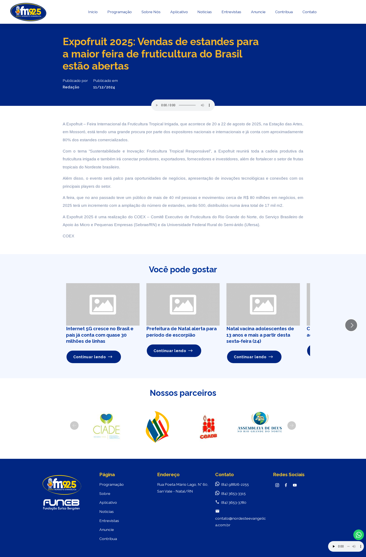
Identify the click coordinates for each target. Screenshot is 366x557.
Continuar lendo (89, 357)
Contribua (284, 12)
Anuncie (258, 12)
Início (93, 12)
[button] (74, 425)
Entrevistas (231, 12)
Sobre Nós (151, 12)
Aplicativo (179, 12)
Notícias (204, 12)
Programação (119, 12)
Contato (309, 12)
